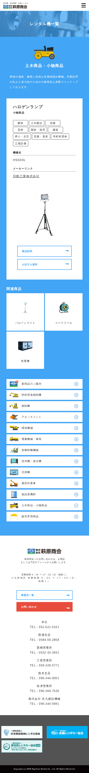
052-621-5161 (49, 627)
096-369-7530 (49, 691)
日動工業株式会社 (26, 176)
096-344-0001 (49, 678)
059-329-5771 (49, 665)
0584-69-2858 (49, 639)
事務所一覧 (27, 595)
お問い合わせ (29, 606)
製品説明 (27, 251)
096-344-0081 (49, 703)
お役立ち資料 (30, 264)
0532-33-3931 (49, 652)
